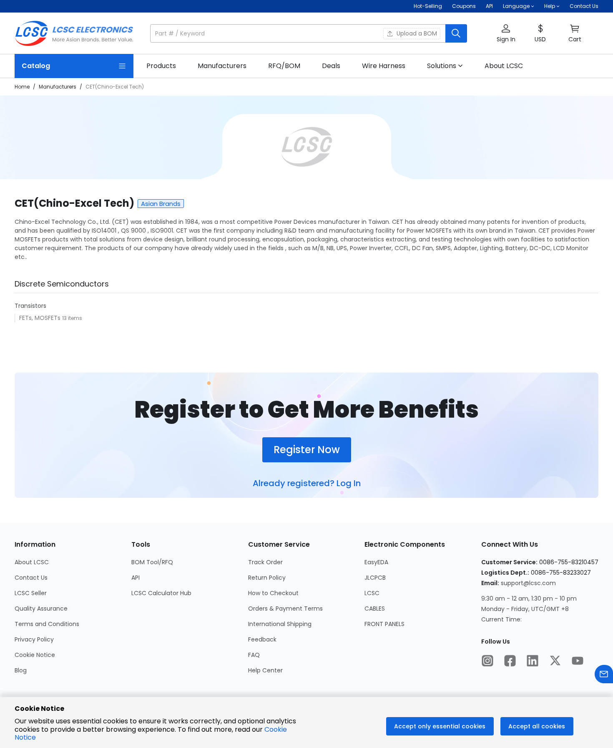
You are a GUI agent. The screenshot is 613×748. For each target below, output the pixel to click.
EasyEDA (376, 562)
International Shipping (280, 624)
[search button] (456, 33)
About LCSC (32, 562)
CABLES (374, 608)
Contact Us (584, 6)
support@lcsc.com (528, 583)
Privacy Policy (34, 639)
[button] (308, 33)
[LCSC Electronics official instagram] (487, 661)
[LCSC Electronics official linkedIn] (532, 661)
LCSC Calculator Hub (161, 593)
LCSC (371, 593)
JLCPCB (375, 577)
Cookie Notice (35, 655)
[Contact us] (604, 675)
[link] (161, 66)
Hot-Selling (428, 6)
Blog (21, 670)
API (489, 6)
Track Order (265, 562)
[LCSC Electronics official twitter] (555, 661)
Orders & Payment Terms (285, 608)
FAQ (254, 655)
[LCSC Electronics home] (74, 33)
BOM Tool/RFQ (152, 562)
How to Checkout (273, 593)
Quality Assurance (41, 608)
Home (22, 86)
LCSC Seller (31, 593)
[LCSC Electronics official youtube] (577, 661)
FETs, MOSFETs (40, 318)
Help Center (265, 670)
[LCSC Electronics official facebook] (510, 661)
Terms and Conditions (47, 624)
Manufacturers (57, 86)
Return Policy (267, 577)
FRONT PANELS (384, 624)
